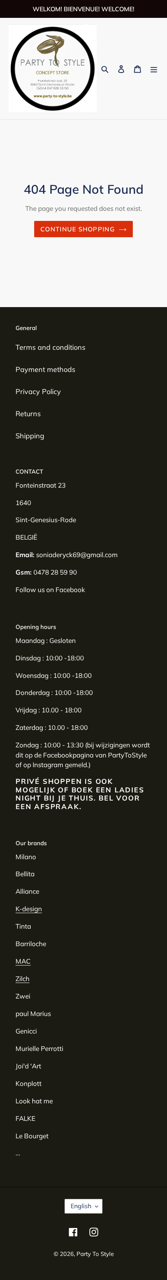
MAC (23, 961)
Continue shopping (77, 229)
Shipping (30, 435)
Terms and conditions (50, 347)
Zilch (23, 978)
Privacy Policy (38, 391)
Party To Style (95, 1253)
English (81, 1206)
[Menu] (154, 68)
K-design (29, 909)
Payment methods (45, 369)
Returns (28, 413)
